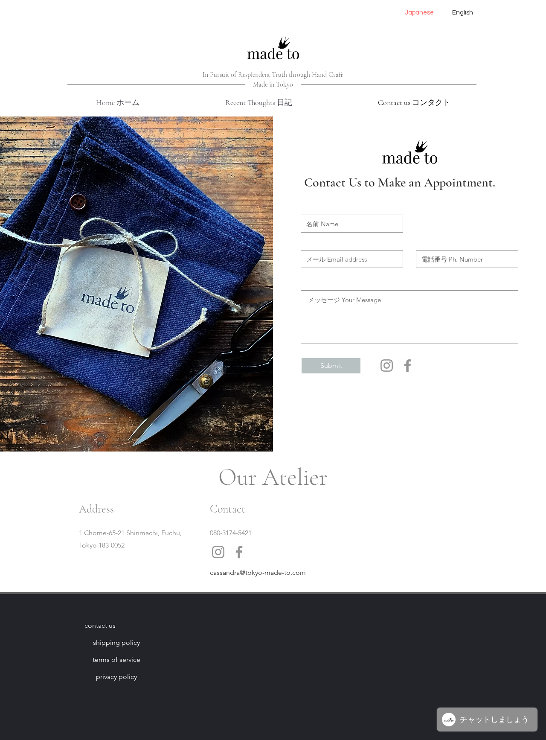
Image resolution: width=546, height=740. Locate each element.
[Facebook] (407, 365)
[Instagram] (386, 365)
